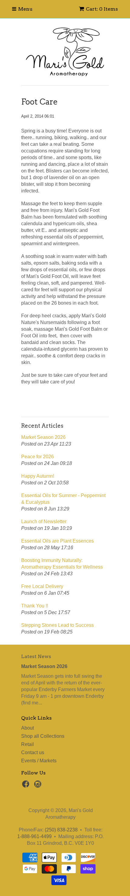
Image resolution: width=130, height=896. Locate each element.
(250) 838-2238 (61, 829)
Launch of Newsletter (44, 521)
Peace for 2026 (37, 456)
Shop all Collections (42, 736)
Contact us (32, 752)
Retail (27, 744)
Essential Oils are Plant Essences (57, 540)
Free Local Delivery (42, 586)
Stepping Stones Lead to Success (57, 625)
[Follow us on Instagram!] (38, 786)
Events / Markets (39, 760)
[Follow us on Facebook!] (26, 786)
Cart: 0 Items (102, 9)
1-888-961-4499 (34, 836)
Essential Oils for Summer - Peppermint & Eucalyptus (63, 499)
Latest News (36, 656)
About (27, 728)
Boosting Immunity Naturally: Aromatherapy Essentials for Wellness (62, 564)
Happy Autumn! (37, 476)
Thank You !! (34, 605)
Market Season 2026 (43, 437)
